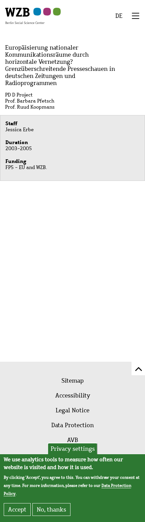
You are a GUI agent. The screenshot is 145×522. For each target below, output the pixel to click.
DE (118, 16)
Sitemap (72, 381)
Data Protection (72, 425)
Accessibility (72, 395)
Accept (17, 509)
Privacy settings (73, 449)
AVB (72, 440)
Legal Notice (72, 410)
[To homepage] (25, 15)
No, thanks (51, 509)
